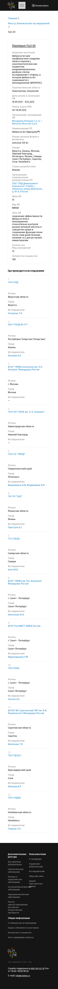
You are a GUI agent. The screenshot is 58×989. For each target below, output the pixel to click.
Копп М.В (13, 569)
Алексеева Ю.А (16, 614)
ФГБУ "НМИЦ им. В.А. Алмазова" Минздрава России (25, 582)
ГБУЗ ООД (13, 282)
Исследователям (36, 871)
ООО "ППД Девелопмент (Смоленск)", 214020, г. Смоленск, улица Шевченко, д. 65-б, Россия (27, 187)
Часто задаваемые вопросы (21, 937)
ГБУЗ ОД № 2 (14, 755)
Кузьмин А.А (14, 355)
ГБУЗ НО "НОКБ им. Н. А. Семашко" (26, 412)
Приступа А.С (15, 527)
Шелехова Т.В (15, 744)
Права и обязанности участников (23, 928)
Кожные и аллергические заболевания (15, 879)
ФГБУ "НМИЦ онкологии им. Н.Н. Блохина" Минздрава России (25, 368)
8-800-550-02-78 (36, 968)
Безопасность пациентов (19, 932)
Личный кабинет (42, 6)
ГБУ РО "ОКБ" (15, 496)
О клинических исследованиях (22, 923)
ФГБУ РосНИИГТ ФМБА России (24, 626)
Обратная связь (36, 876)
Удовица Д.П (14, 786)
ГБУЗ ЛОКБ (13, 668)
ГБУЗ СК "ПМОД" (16, 454)
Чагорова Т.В (15, 313)
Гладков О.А (14, 828)
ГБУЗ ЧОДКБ (14, 797)
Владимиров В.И (17, 485)
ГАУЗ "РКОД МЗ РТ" (18, 324)
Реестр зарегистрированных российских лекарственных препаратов (18, 907)
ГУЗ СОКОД (13, 538)
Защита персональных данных (36, 884)
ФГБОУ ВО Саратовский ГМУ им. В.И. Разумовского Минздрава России (27, 712)
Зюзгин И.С (14, 699)
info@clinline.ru (23, 976)
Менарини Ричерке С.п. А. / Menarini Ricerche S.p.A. (27, 122)
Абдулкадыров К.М (18, 657)
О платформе (35, 859)
